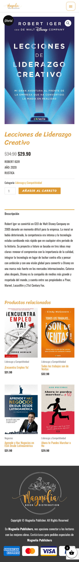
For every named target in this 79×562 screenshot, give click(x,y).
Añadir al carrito (39, 190)
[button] (68, 23)
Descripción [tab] (12, 213)
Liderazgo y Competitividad (28, 183)
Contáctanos (37, 534)
